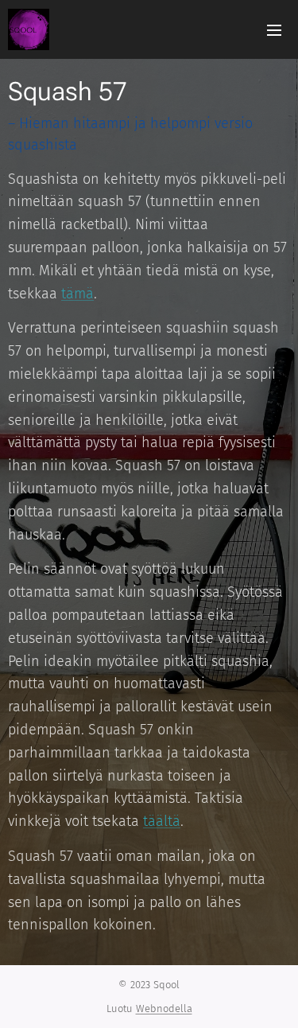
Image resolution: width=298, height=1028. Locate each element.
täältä (161, 821)
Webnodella (164, 1008)
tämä (77, 293)
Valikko (274, 29)
